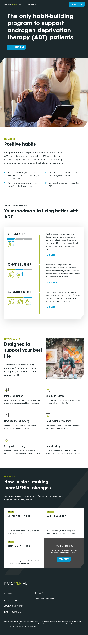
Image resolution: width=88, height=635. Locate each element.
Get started (64, 559)
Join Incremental (17, 47)
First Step (10, 600)
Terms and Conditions (44, 598)
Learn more (50, 255)
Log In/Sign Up (77, 4)
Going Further (13, 605)
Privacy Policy (41, 593)
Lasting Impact (13, 611)
